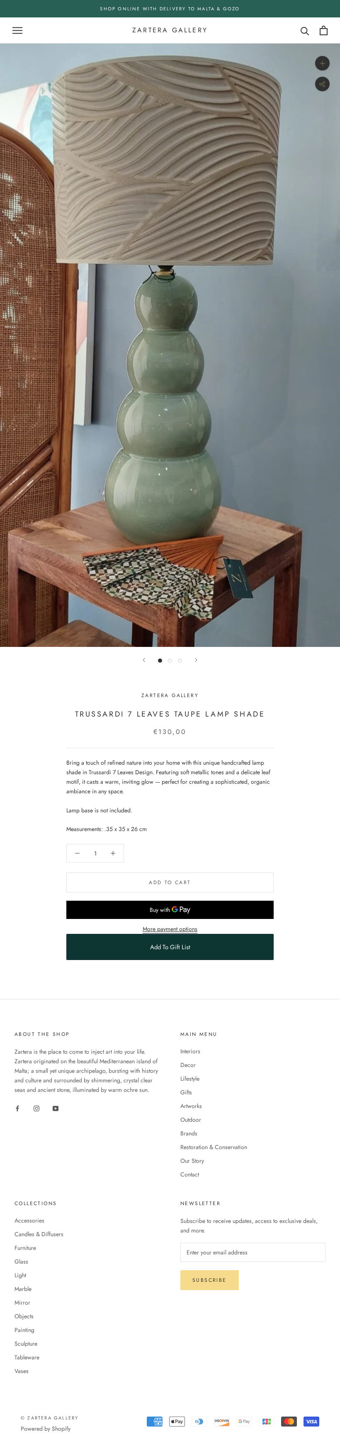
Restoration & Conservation (213, 1147)
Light (20, 1275)
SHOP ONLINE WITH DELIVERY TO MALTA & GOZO (170, 8)
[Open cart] (324, 30)
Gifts (186, 1092)
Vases (22, 1371)
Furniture (25, 1248)
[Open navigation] (17, 30)
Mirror (22, 1302)
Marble (23, 1289)
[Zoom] (322, 63)
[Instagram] (36, 1108)
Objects (24, 1316)
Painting (24, 1330)
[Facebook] (17, 1108)
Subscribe (209, 1280)
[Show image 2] (170, 661)
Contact (189, 1174)
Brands (188, 1133)
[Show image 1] (160, 661)
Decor (188, 1065)
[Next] (196, 660)
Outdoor (190, 1120)
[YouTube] (55, 1108)
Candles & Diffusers (39, 1234)
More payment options (170, 929)
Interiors (190, 1051)
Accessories (29, 1220)
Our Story (192, 1161)
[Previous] (144, 660)
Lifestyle (189, 1078)
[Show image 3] (180, 661)
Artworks (191, 1106)
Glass (21, 1261)
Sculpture (26, 1343)
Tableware (27, 1357)
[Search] (305, 30)
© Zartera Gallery (49, 1418)
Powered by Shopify (45, 1428)
